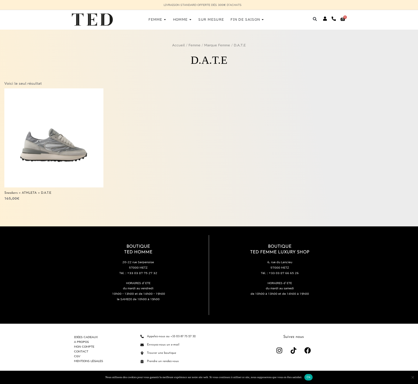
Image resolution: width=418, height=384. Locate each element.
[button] (315, 18)
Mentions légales (88, 361)
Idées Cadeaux (86, 337)
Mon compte (84, 346)
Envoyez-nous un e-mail (163, 344)
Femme (195, 45)
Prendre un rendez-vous (163, 361)
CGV (77, 356)
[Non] (412, 377)
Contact (81, 351)
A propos (81, 341)
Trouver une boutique (161, 353)
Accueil (178, 45)
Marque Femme (217, 45)
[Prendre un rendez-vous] (142, 361)
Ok (308, 377)
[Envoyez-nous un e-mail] (142, 345)
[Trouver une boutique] (142, 353)
